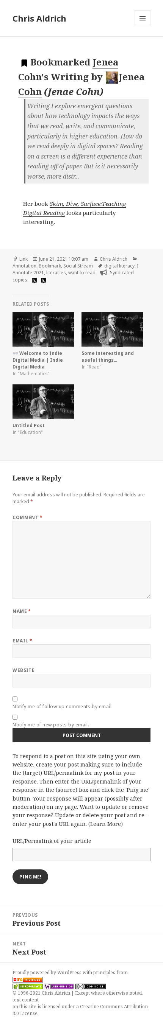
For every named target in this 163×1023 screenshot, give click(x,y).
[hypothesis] (33, 280)
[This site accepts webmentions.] (59, 986)
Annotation (24, 266)
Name (22, 611)
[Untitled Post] (43, 402)
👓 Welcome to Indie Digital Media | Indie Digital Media (38, 360)
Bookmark (50, 266)
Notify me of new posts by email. (51, 724)
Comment (27, 517)
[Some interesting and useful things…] (112, 329)
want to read (82, 272)
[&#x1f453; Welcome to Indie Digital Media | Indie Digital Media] (43, 329)
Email (22, 640)
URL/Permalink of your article (52, 840)
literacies (56, 272)
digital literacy (119, 266)
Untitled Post (29, 425)
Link (23, 259)
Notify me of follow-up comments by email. (63, 706)
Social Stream (78, 266)
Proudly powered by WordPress (48, 972)
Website (23, 670)
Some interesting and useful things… (108, 356)
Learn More (105, 823)
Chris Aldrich (39, 18)
